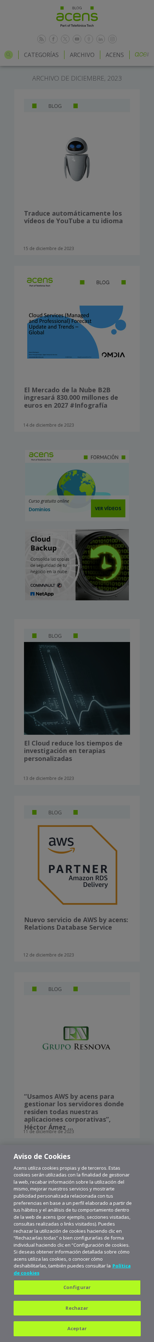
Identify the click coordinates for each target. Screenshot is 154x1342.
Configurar (77, 1287)
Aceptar (77, 1328)
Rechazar (77, 1308)
